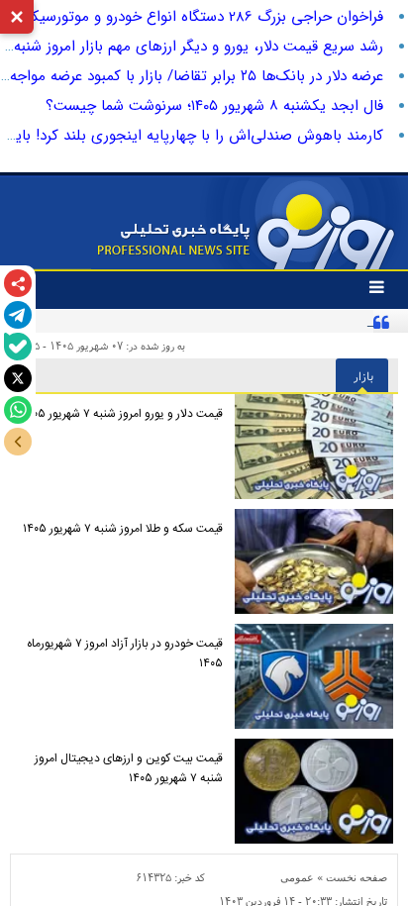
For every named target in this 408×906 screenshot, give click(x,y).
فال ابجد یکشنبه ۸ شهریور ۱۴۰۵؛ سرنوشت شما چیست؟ (214, 106)
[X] (18, 378)
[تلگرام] (18, 315)
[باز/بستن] (18, 441)
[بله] (18, 346)
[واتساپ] (18, 410)
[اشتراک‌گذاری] (18, 283)
